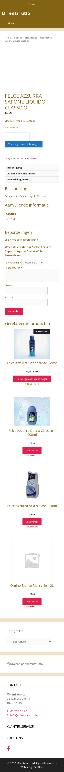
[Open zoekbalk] (50, 13)
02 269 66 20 (18, 711)
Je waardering (13, 262)
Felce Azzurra (30, 37)
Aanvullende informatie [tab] (21, 173)
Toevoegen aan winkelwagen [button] (32, 378)
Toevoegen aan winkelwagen (23, 144)
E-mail (9, 297)
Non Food (17, 37)
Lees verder (32, 450)
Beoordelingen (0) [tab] (17, 179)
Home (8, 37)
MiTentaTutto (16, 13)
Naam (9, 285)
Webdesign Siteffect (32, 767)
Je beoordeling (13, 267)
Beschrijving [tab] (14, 167)
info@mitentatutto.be (24, 715)
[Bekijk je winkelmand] (59, 13)
